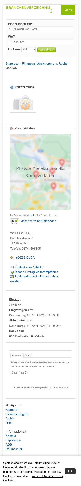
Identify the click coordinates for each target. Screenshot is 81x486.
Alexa (27, 355)
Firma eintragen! (17, 414)
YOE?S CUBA (25, 257)
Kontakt (11, 436)
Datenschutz (14, 449)
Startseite (12, 63)
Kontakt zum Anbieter (29, 267)
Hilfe (9, 422)
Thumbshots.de (60, 387)
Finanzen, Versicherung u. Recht (44, 63)
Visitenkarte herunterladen (38, 221)
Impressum (13, 440)
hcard (31, 215)
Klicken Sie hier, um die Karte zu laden (40, 172)
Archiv (10, 418)
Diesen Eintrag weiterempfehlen (36, 272)
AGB (9, 444)
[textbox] (40, 29)
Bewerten (16, 355)
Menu (68, 10)
